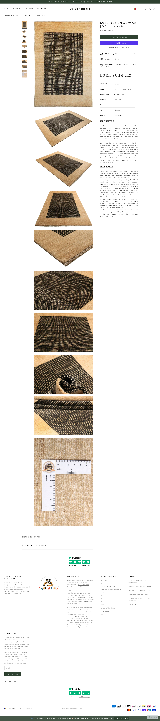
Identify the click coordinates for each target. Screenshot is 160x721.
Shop (6, 9)
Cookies (104, 602)
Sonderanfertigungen (16, 589)
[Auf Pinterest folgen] (15, 681)
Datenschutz (105, 599)
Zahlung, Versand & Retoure (111, 589)
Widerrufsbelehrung (108, 608)
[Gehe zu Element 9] (24, 67)
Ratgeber (29, 9)
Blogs (103, 614)
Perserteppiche (83, 599)
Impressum (105, 611)
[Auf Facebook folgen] (5, 681)
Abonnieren (12, 674)
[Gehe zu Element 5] (24, 46)
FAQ (102, 583)
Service (16, 9)
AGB (102, 605)
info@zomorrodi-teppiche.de (14, 585)
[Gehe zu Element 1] (24, 25)
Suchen (103, 593)
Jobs (102, 596)
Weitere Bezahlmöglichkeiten (119, 47)
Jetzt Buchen (122, 718)
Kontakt (104, 580)
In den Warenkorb (119, 37)
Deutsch (27, 708)
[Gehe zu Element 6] (24, 51)
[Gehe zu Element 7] (24, 57)
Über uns (41, 9)
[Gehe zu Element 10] (24, 74)
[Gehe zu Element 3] (24, 36)
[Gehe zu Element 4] (24, 41)
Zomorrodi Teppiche (11, 15)
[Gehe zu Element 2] (24, 32)
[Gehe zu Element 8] (24, 62)
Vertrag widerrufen (108, 586)
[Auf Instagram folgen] (10, 681)
